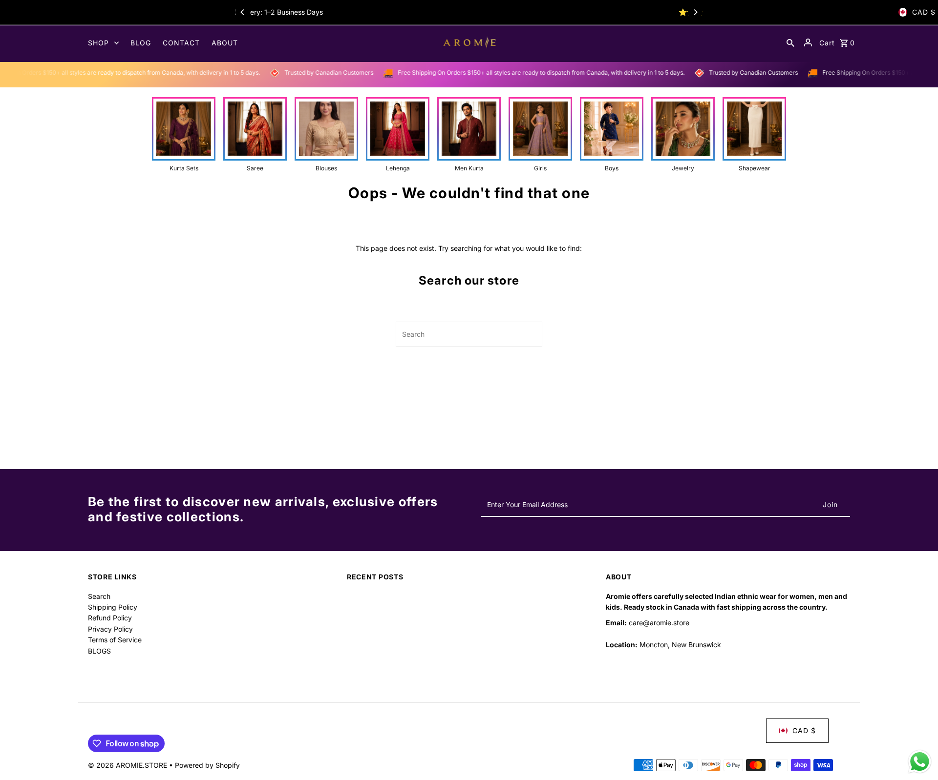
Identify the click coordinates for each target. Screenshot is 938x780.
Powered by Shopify (207, 765)
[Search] (790, 42)
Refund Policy (110, 618)
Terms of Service (115, 640)
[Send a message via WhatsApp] (919, 761)
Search (99, 596)
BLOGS (99, 651)
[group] (183, 134)
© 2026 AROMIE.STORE (128, 765)
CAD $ (924, 12)
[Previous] (242, 12)
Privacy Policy (110, 629)
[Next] (695, 12)
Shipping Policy (112, 607)
